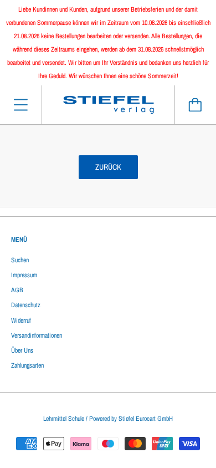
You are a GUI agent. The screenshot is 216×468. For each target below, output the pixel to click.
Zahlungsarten (27, 365)
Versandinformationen (36, 335)
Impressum (24, 275)
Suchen (20, 260)
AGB (17, 290)
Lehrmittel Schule (63, 418)
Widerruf (21, 320)
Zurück (108, 167)
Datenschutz (25, 305)
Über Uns (22, 350)
